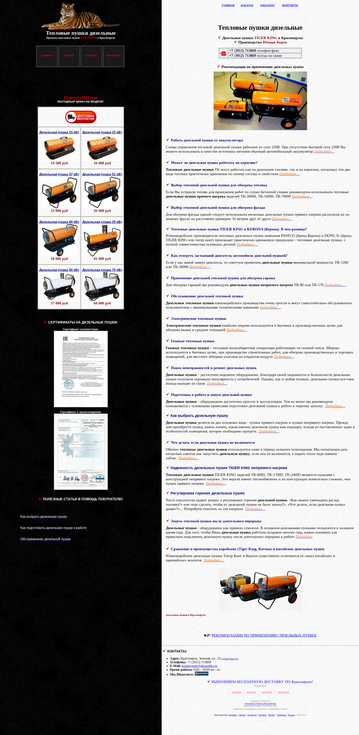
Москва (291, 715)
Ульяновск (281, 715)
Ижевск (271, 715)
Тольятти (262, 715)
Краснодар (252, 715)
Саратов (242, 715)
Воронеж (233, 715)
